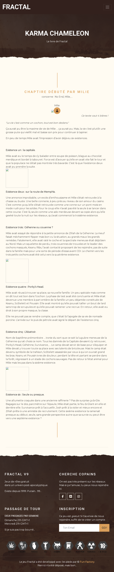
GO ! (104, 527)
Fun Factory (87, 561)
